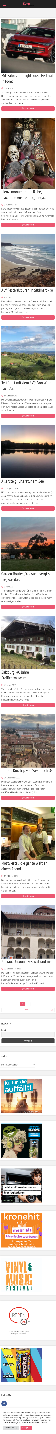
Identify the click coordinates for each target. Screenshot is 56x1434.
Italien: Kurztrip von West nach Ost (27, 770)
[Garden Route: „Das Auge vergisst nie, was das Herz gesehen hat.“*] (28, 544)
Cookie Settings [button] (11, 1428)
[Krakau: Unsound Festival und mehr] (28, 932)
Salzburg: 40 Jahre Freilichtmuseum (15, 675)
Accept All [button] (26, 1428)
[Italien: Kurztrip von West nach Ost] (28, 741)
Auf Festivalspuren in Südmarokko (27, 290)
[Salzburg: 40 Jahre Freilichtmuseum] (28, 642)
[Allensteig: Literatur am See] (28, 451)
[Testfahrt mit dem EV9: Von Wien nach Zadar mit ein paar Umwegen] (28, 353)
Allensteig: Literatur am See (22, 481)
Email (3, 1030)
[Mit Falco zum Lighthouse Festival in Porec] (28, 46)
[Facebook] (4, 1403)
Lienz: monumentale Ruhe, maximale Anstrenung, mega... (23, 194)
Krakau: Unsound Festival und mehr (28, 961)
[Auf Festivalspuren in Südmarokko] (28, 260)
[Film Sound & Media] (28, 4)
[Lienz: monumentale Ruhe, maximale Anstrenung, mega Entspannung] (28, 153)
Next (27, 1010)
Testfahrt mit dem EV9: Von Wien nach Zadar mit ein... (26, 385)
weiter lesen (29, 108)
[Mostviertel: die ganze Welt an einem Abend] (28, 833)
